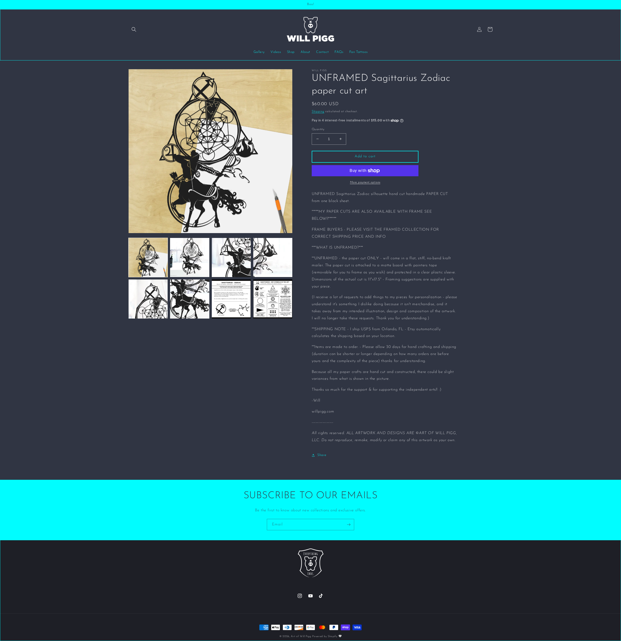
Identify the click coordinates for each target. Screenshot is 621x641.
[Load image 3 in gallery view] (231, 257)
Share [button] (322, 455)
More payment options (365, 182)
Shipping (318, 111)
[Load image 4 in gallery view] (272, 257)
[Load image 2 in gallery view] (189, 257)
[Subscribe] (348, 524)
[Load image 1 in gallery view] (148, 257)
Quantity (318, 129)
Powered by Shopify (324, 636)
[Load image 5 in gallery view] (148, 299)
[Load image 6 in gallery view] (189, 299)
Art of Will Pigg (301, 636)
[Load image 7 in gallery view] (231, 299)
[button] (134, 29)
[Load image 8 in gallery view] (272, 299)
